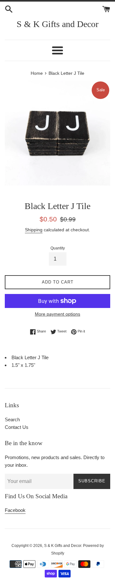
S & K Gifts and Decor (57, 24)
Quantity (57, 248)
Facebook (15, 510)
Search (12, 419)
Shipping (33, 229)
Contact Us (16, 427)
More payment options (57, 314)
